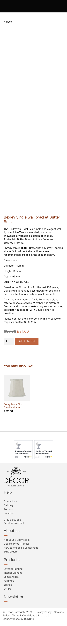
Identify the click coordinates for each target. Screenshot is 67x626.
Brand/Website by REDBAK (18, 618)
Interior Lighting (13, 572)
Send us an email (14, 523)
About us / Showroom (17, 539)
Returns (8, 509)
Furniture (9, 580)
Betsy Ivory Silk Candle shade (13, 406)
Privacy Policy (43, 612)
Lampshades (11, 576)
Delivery (8, 505)
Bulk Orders (10, 551)
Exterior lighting (13, 568)
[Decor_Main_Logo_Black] (33, 476)
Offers (7, 588)
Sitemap (42, 615)
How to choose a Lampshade (21, 547)
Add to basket (26, 341)
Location (9, 513)
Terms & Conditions (23, 615)
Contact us (10, 501)
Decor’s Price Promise (16, 543)
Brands (8, 584)
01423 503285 (12, 519)
